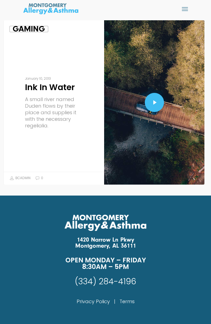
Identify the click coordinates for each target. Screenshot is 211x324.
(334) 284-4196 (105, 281)
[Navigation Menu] (185, 9)
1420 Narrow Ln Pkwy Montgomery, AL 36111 (105, 242)
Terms (127, 301)
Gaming (29, 29)
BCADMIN (22, 178)
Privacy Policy (93, 301)
